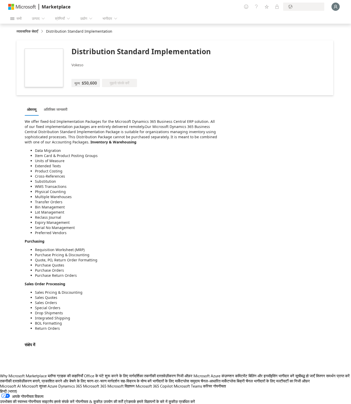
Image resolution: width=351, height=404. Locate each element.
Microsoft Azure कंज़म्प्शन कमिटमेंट (220, 375)
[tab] (33, 109)
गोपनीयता (219, 386)
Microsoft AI (10, 386)
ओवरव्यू (31, 109)
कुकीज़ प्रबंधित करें (182, 401)
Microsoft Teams (188, 386)
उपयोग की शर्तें (113, 401)
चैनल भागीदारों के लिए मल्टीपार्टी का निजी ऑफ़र (278, 380)
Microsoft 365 (94, 386)
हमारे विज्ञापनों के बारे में (152, 401)
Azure (52, 386)
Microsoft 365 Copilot (154, 386)
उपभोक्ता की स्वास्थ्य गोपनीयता (20, 401)
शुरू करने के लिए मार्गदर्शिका (124, 375)
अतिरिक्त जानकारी (55, 109)
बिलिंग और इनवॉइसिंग (263, 375)
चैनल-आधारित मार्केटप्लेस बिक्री (223, 380)
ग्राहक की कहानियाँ (70, 375)
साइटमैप (47, 401)
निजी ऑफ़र (184, 375)
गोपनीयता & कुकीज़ (89, 401)
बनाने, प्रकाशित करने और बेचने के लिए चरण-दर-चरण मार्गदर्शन (76, 380)
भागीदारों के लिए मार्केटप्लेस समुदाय (176, 380)
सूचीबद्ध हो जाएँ (305, 375)
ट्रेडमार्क (130, 401)
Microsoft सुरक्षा (34, 386)
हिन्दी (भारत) (8, 391)
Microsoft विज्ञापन (121, 386)
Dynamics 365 (70, 386)
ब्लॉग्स (52, 375)
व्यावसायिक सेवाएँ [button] (27, 31)
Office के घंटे (94, 375)
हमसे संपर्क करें (64, 401)
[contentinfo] (42, 31)
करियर (207, 386)
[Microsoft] (22, 7)
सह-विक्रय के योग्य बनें (136, 380)
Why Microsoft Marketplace (23, 375)
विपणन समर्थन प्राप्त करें (333, 375)
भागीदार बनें (286, 375)
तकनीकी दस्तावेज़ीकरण (160, 375)
